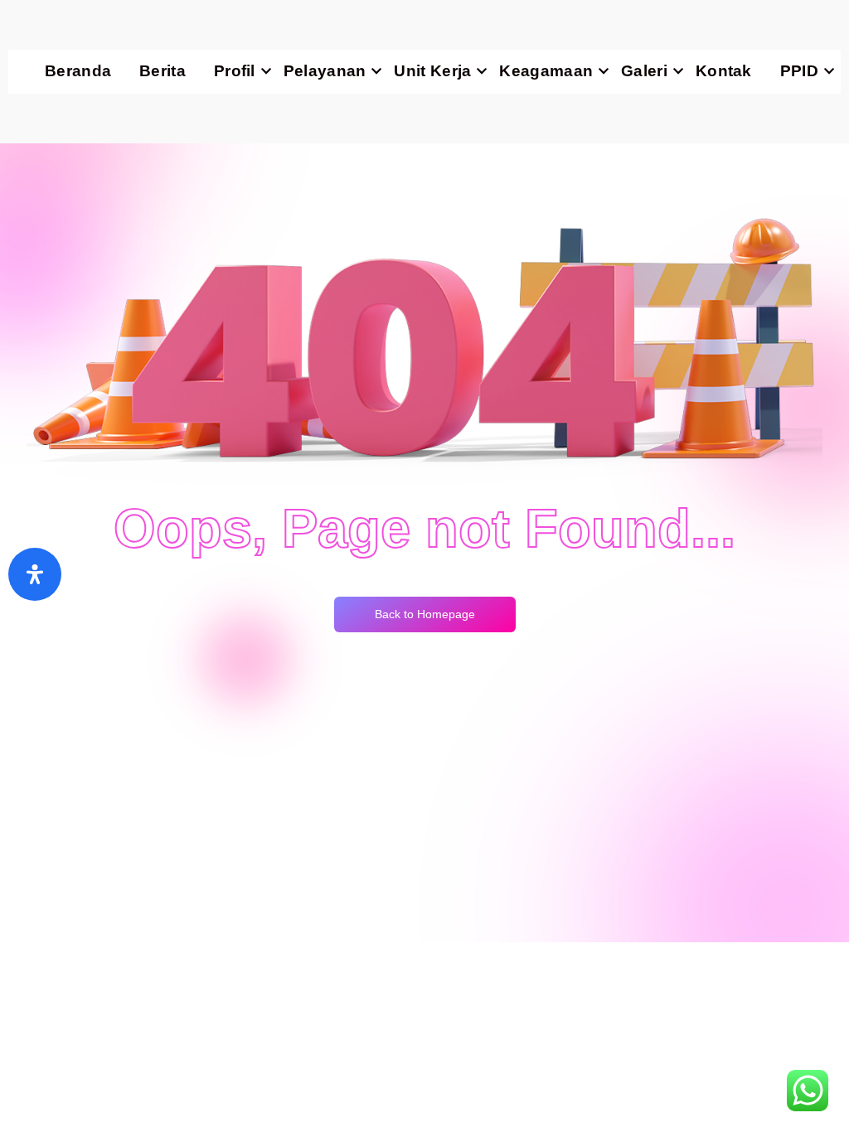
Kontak (724, 71)
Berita (162, 71)
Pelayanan (325, 71)
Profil (234, 71)
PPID (799, 71)
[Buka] (34, 574)
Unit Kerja (432, 71)
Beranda (78, 71)
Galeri (644, 71)
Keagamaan (546, 71)
